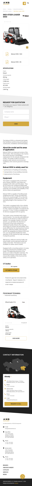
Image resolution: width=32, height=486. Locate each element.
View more (16, 338)
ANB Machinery (8, 467)
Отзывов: (24, 322)
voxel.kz (16, 483)
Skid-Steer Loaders (7, 11)
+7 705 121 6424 (9, 443)
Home (4, 9)
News (5, 474)
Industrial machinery (18, 9)
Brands (5, 465)
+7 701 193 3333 (10, 386)
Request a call (16, 404)
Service (5, 472)
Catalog (9, 9)
